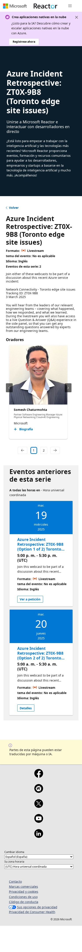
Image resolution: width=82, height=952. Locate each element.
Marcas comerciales (23, 886)
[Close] (76, 17)
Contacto (15, 881)
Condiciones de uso (23, 897)
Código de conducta (23, 902)
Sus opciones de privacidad (37, 907)
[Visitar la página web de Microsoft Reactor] (45, 6)
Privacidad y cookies (23, 891)
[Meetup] (39, 791)
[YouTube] (39, 821)
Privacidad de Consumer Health (32, 912)
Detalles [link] (26, 708)
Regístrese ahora (24, 42)
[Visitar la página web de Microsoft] (15, 6)
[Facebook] (39, 776)
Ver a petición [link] (30, 599)
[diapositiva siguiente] (68, 387)
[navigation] (22, 450)
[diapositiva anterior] (9, 387)
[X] (39, 806)
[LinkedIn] (39, 836)
